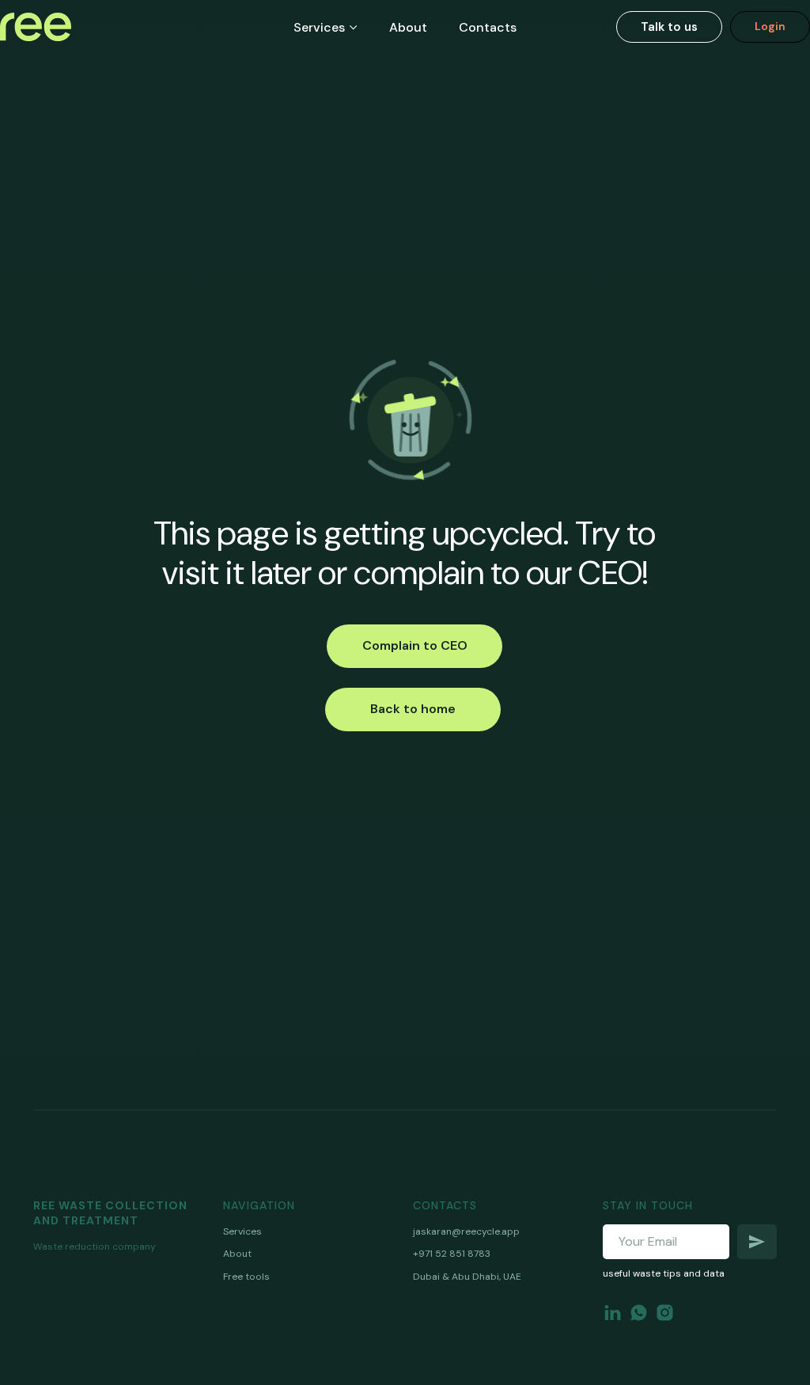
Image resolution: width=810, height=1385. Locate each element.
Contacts (488, 27)
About (408, 27)
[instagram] (665, 1312)
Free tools (246, 1276)
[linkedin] (613, 1312)
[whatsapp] (639, 1312)
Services (319, 27)
